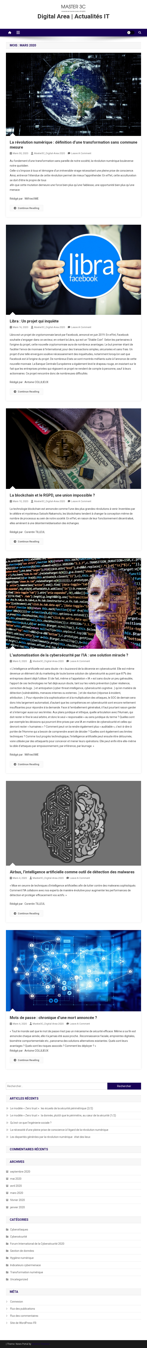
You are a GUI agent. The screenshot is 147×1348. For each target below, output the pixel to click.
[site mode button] (131, 33)
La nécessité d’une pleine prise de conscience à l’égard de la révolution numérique (59, 1129)
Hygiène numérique (22, 1257)
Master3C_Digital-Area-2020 (49, 153)
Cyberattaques (19, 1229)
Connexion (16, 1301)
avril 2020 (16, 1185)
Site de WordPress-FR (23, 1322)
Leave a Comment (81, 153)
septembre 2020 (20, 1171)
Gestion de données (22, 1250)
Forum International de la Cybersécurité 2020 (37, 1243)
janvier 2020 (17, 1207)
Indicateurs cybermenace (25, 1265)
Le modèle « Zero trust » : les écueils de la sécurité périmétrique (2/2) (51, 1108)
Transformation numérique (26, 1272)
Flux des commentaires (24, 1315)
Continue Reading (28, 208)
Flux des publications (22, 1308)
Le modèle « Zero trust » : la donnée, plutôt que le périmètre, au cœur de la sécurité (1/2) (63, 1115)
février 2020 (17, 1200)
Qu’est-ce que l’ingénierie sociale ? (30, 1122)
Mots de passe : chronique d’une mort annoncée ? (53, 1017)
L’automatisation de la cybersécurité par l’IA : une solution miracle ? (69, 655)
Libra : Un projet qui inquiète (34, 321)
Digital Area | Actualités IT (73, 16)
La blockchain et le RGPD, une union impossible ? (52, 495)
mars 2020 (16, 1192)
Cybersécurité (18, 1236)
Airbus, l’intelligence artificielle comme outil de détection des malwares (72, 872)
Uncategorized (19, 1279)
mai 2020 (15, 1178)
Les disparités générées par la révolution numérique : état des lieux (50, 1136)
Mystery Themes (41, 1344)
